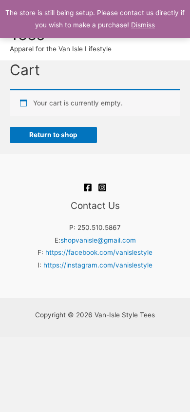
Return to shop (53, 135)
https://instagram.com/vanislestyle (97, 265)
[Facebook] (87, 187)
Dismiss (143, 25)
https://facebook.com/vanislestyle (98, 252)
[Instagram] (102, 187)
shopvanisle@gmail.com (98, 240)
